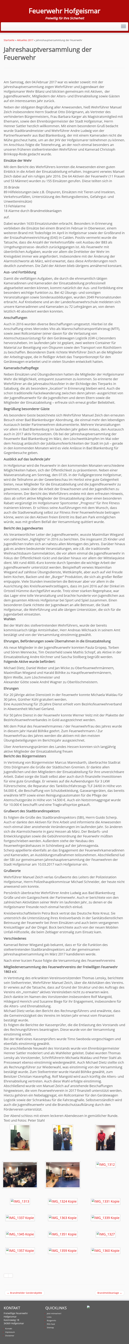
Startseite (9, 40)
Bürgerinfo (51, 1320)
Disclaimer (9, 1335)
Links (49, 1317)
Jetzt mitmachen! (54, 1313)
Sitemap (50, 1327)
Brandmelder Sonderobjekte (24, 1292)
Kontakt (8, 1328)
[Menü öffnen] (123, 26)
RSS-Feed (51, 1324)
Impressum (10, 1332)
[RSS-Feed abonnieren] (6, 26)
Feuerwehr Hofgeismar (64, 11)
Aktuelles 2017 (25, 40)
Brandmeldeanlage (109, 1292)
